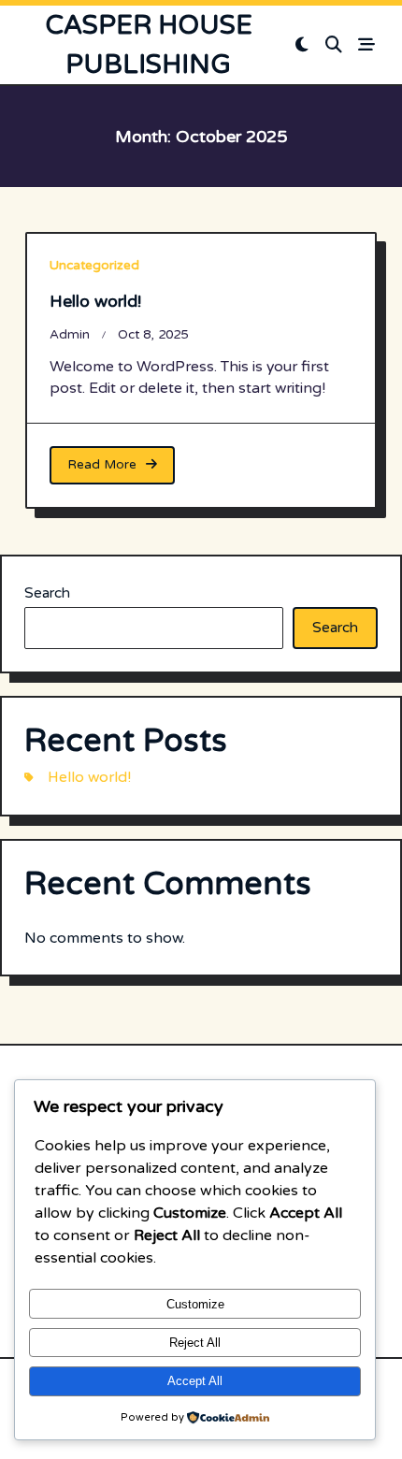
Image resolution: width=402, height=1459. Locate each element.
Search (47, 593)
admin (70, 334)
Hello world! (95, 301)
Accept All (195, 1381)
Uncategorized (94, 265)
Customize (195, 1304)
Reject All (195, 1343)
